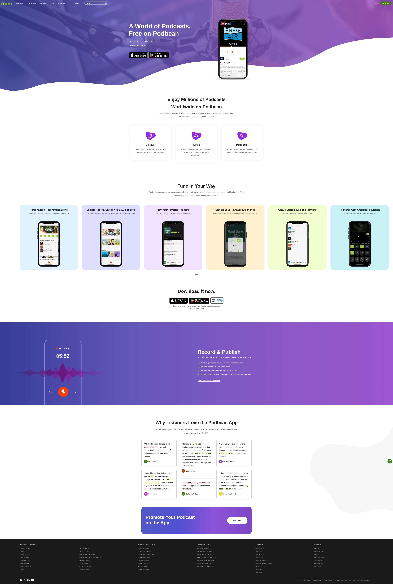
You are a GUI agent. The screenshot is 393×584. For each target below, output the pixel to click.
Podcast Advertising (143, 548)
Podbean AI (23, 569)
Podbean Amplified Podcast (263, 563)
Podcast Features (25, 548)
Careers (316, 554)
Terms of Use (328, 580)
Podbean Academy (261, 560)
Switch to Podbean (143, 560)
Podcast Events (260, 557)
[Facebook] (21, 580)
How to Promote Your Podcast (205, 554)
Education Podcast (84, 569)
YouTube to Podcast (85, 566)
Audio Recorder (24, 563)
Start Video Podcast (85, 551)
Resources (258, 569)
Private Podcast (24, 557)
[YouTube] (32, 580)
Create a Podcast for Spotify (87, 554)
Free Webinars (259, 554)
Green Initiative (318, 560)
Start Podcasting (84, 548)
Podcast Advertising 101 (203, 563)
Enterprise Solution (25, 554)
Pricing (52, 3)
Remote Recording (25, 566)
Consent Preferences (341, 580)
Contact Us (317, 566)
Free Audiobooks (142, 566)
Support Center (259, 548)
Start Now (237, 520)
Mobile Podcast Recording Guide (206, 557)
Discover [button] (77, 3)
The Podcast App (25, 560)
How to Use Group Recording (205, 560)
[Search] (106, 3)
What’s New (259, 551)
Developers (258, 572)
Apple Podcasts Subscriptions (146, 554)
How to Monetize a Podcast (204, 551)
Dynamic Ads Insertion (144, 551)
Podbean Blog (318, 551)
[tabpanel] (49, 237)
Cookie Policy (317, 580)
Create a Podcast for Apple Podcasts (90, 557)
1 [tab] (196, 274)
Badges (257, 566)
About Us (317, 548)
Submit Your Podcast (144, 557)
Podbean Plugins (143, 563)
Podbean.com (367, 580)
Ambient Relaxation (143, 569)
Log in (377, 3)
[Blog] (28, 580)
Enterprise (43, 3)
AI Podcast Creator (84, 560)
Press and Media (319, 557)
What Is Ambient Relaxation (204, 566)
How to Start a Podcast (203, 548)
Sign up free (386, 3)
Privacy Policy (305, 580)
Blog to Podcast (83, 563)
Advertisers (32, 3)
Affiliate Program (319, 563)
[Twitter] (25, 580)
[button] (20, 3)
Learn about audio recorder (209, 381)
